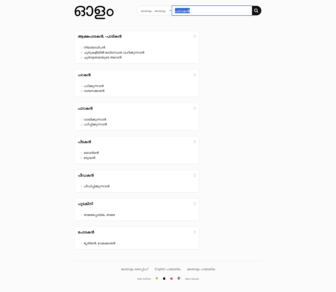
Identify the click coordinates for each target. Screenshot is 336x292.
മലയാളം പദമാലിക (201, 269)
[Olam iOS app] (164, 278)
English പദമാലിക (168, 269)
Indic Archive (144, 278)
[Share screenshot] (194, 36)
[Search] (256, 10)
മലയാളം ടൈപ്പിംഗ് (134, 269)
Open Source (192, 278)
